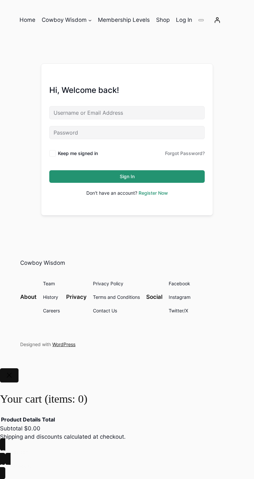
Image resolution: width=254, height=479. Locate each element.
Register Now (153, 193)
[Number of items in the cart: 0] (201, 20)
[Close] (9, 375)
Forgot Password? (185, 153)
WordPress (63, 344)
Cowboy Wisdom (42, 262)
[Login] (217, 20)
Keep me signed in (78, 153)
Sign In (127, 176)
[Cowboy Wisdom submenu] (90, 20)
